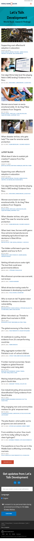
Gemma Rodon (24, 52)
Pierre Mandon (13, 344)
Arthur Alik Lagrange (15, 426)
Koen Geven (27, 356)
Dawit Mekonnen (13, 322)
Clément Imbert (26, 426)
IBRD (3, 534)
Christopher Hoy (13, 255)
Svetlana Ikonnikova (26, 440)
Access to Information (19, 523)
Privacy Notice (8, 523)
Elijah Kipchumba (5, 115)
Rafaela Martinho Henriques (15, 165)
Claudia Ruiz (27, 82)
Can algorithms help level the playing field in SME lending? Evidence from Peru (16, 77)
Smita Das (13, 113)
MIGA (13, 534)
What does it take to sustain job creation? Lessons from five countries (14, 159)
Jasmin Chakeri (5, 399)
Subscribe (9, 513)
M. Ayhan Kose (25, 455)
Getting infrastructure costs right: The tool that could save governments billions (15, 265)
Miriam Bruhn (20, 82)
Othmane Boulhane (6, 413)
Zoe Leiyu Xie (23, 384)
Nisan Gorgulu (15, 308)
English (5, 498)
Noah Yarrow (5, 52)
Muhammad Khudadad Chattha (18, 399)
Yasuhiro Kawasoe (24, 144)
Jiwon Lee (3, 165)
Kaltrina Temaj (22, 322)
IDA (7, 534)
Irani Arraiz (12, 82)
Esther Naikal (5, 309)
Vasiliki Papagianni (24, 331)
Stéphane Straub (14, 270)
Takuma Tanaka (20, 371)
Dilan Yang (4, 400)
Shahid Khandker (14, 281)
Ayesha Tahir (12, 356)
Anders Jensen (23, 255)
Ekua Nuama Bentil (18, 53)
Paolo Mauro (13, 292)
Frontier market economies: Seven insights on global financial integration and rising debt (15, 364)
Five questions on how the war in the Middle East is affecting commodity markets (16, 448)
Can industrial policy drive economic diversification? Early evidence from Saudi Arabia (16, 392)
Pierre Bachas (5, 255)
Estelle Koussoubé (25, 413)
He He (20, 270)
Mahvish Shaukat (6, 256)
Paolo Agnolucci (6, 455)
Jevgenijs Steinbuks (14, 440)
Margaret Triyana (14, 384)
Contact (3, 525)
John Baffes (4, 322)
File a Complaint (5, 527)
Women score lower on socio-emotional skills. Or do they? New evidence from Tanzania (15, 107)
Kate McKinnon (11, 371)
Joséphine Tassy (15, 115)
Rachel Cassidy (5, 113)
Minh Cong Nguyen (14, 309)
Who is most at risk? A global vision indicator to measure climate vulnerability (16, 301)
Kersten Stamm (27, 165)
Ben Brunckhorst (6, 308)
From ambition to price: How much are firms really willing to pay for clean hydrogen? (16, 435)
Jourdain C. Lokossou (23, 242)
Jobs (27, 523)
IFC (10, 534)
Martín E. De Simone (6, 53)
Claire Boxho (16, 413)
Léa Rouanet (4, 415)
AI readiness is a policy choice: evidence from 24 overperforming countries (15, 339)
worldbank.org (28, 0)
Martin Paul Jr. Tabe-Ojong (8, 242)
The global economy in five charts (15, 328)
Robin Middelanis (14, 144)
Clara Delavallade (21, 113)
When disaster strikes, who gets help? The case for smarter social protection (15, 139)
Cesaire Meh (20, 292)
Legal (2, 523)
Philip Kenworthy (14, 331)
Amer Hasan (20, 356)
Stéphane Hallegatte (26, 308)
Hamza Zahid (13, 372)
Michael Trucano (14, 52)
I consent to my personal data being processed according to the (17, 506)
